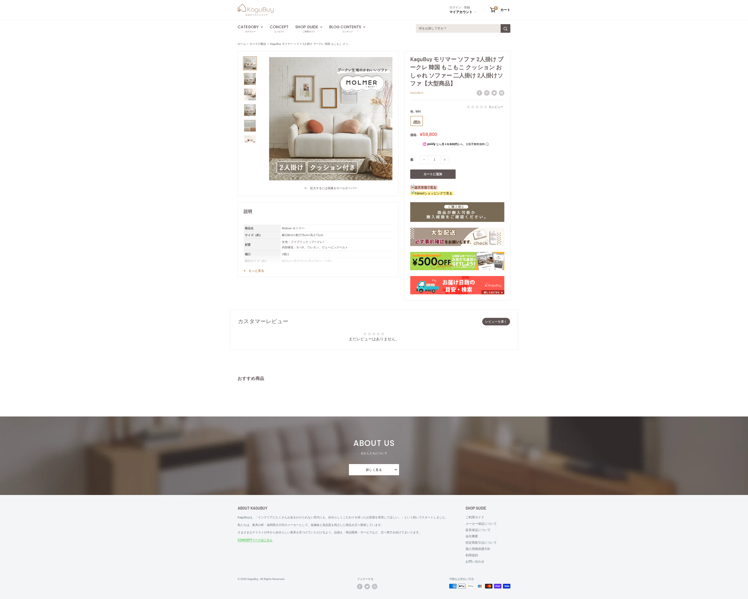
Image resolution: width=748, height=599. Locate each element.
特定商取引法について (481, 542)
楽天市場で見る (425, 187)
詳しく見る (374, 469)
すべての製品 (258, 43)
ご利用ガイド (475, 517)
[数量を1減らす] (424, 160)
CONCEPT (279, 27)
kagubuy (416, 92)
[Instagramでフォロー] (374, 586)
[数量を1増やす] (445, 160)
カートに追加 (432, 174)
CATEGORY (248, 27)
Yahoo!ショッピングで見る (433, 193)
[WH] (416, 121)
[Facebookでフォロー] (360, 586)
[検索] (505, 28)
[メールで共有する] (501, 93)
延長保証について (478, 530)
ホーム (242, 43)
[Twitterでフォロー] (367, 586)
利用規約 (472, 555)
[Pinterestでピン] (487, 93)
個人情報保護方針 (478, 548)
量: (412, 159)
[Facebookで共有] (479, 93)
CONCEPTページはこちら (255, 540)
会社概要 (472, 536)
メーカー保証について (481, 523)
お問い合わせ (475, 561)
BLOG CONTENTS (345, 27)
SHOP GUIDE (306, 27)
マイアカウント (461, 12)
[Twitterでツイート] (494, 93)
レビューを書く (496, 321)
